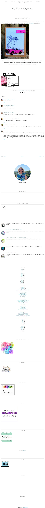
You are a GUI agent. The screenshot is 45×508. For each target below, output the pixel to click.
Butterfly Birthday (23, 296)
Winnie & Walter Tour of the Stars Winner (23, 315)
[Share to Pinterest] (34, 90)
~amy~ (5, 105)
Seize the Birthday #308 (11, 252)
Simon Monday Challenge (21, 64)
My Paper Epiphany (22, 8)
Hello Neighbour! (23, 312)
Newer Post (41, 156)
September (22, 288)
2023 (22, 273)
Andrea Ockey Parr (6, 131)
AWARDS (25, 2)
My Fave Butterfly (23, 303)
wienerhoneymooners (7, 118)
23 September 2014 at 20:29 (11, 99)
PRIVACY (19, 2)
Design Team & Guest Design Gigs (25, 1)
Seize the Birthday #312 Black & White (14, 221)
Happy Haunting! (23, 306)
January (22, 327)
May (22, 322)
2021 (21, 275)
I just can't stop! (23, 310)
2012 (21, 329)
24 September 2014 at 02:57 (9, 112)
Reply (4, 102)
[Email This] (30, 90)
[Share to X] (32, 90)
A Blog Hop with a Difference (23, 314)
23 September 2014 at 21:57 (10, 105)
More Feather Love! (23, 293)
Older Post (3, 156)
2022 (21, 274)
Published (38, 1)
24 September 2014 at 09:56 (14, 118)
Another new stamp (23, 308)
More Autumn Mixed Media (23, 302)
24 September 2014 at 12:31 (10, 124)
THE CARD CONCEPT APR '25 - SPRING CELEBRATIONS (16, 237)
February (22, 326)
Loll (4, 112)
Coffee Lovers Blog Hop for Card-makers (23, 289)
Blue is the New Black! (23, 316)
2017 (21, 280)
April (22, 323)
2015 (22, 282)
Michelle (5, 99)
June (22, 321)
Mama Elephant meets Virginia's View (23, 300)
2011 (22, 330)
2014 (21, 283)
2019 (21, 277)
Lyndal (5, 124)
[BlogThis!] (31, 90)
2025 (22, 270)
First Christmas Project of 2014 (23, 301)
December (22, 284)
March (22, 325)
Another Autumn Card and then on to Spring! (23, 290)
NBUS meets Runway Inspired (23, 313)
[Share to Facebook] (33, 90)
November (22, 286)
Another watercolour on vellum (23, 309)
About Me (13, 1)
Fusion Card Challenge (29, 23)
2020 (21, 276)
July (22, 320)
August (22, 319)
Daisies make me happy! (23, 292)
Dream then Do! (23, 297)
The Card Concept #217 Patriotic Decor (14, 229)
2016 (22, 281)
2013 (21, 328)
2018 (21, 279)
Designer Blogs (25, 507)
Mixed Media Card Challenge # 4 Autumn (23, 317)
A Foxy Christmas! (23, 299)
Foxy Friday (23, 305)
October (22, 287)
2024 (21, 272)
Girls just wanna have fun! (23, 294)
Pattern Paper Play (23, 295)
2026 (22, 269)
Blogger (24, 450)
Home (6, 1)
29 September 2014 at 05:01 (14, 131)
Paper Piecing (23, 307)
